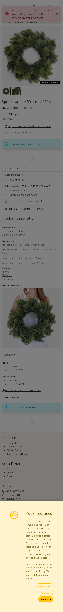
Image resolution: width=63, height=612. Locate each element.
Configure (46, 592)
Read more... (44, 586)
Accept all (45, 599)
